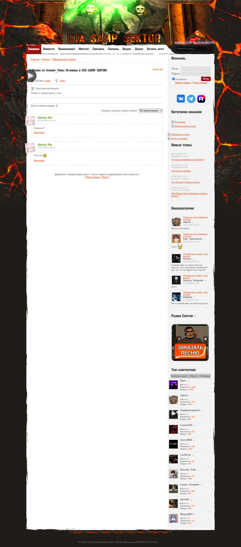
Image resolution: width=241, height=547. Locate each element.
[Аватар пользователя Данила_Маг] (30, 124)
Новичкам (91, 531)
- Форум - (193, 376)
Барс (47, 81)
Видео (45, 59)
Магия (141, 531)
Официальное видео (64, 59)
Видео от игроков (179, 138)
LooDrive (185, 454)
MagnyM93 (186, 514)
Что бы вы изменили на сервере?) (187, 159)
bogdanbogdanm (190, 410)
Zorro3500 (186, 440)
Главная (34, 59)
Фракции (105, 531)
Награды (205, 376)
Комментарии (179, 376)
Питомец (153, 531)
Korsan (187, 258)
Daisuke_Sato (188, 469)
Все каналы (180, 122)
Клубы (130, 531)
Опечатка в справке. (181, 171)
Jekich (187, 222)
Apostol (184, 499)
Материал (39, 132)
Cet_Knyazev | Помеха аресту (185, 182)
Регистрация (93, 177)
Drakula (187, 297)
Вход (105, 177)
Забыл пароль (183, 82)
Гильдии (118, 531)
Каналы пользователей (185, 126)
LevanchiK (186, 425)
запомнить (181, 79)
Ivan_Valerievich (192, 238)
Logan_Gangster (189, 484)
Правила (77, 531)
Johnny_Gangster (193, 280)
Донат (165, 531)
